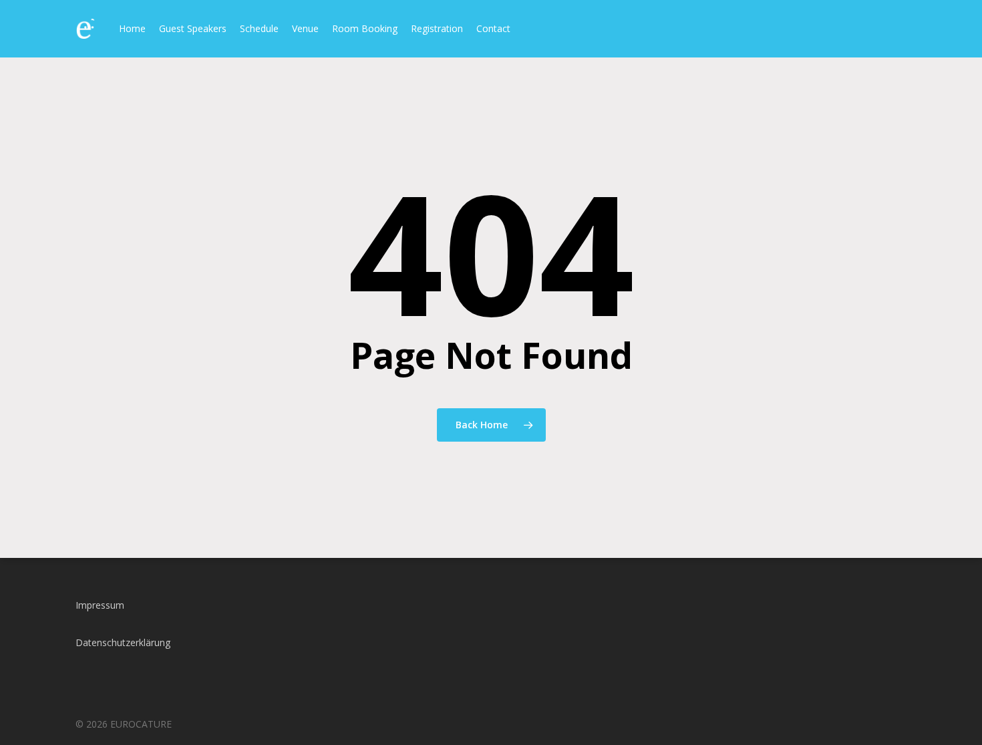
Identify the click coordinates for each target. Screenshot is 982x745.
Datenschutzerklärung (122, 642)
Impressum (99, 605)
